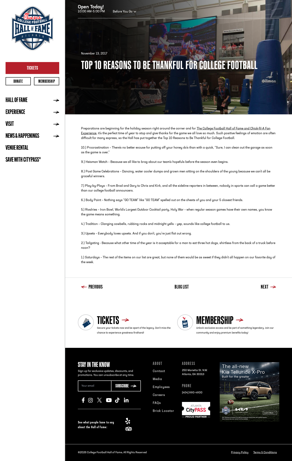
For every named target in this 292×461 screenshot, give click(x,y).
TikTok (119, 400)
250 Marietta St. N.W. (194, 372)
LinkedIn (128, 400)
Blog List (182, 287)
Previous (96, 287)
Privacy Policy (239, 452)
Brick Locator (163, 411)
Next (265, 287)
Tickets (32, 68)
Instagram (92, 400)
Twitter (101, 400)
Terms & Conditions (265, 452)
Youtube (110, 400)
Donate (18, 81)
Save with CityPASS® (23, 160)
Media (157, 379)
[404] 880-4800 (192, 392)
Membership (46, 81)
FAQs (157, 403)
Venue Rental (17, 148)
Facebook (85, 400)
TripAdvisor (129, 429)
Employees (161, 387)
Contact (159, 371)
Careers (159, 395)
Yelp (129, 421)
